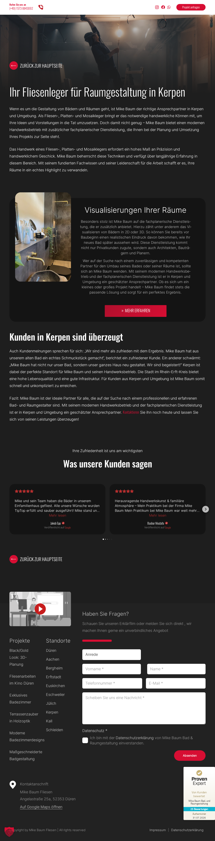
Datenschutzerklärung (135, 738)
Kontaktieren (131, 412)
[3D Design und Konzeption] (107, 260)
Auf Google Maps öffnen (41, 807)
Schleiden (54, 730)
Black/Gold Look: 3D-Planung (18, 657)
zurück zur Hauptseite (41, 65)
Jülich (51, 703)
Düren (51, 650)
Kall (49, 721)
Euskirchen (55, 686)
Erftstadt (53, 677)
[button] (9, 509)
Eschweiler (55, 694)
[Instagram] (157, 7)
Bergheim (54, 668)
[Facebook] (163, 7)
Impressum (157, 830)
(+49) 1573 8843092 (21, 8)
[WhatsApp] (169, 7)
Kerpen (52, 712)
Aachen (52, 659)
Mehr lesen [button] (57, 515)
